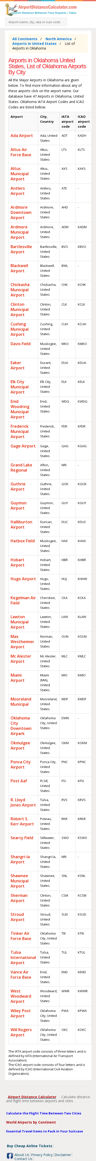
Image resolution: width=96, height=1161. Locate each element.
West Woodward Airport (21, 996)
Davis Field (21, 343)
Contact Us (23, 1158)
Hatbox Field (23, 541)
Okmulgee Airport (20, 745)
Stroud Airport (18, 917)
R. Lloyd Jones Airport (23, 802)
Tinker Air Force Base (21, 936)
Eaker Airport (18, 365)
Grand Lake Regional (21, 467)
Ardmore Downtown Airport (21, 212)
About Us (22, 1154)
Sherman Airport (19, 898)
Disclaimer (62, 1154)
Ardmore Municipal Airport (20, 232)
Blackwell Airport (19, 268)
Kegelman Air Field (23, 600)
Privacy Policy (42, 1154)
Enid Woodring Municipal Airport (20, 409)
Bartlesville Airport (21, 249)
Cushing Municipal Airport (20, 329)
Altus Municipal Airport (20, 174)
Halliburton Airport (21, 524)
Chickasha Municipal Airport (20, 290)
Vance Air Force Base (21, 974)
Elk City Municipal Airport (20, 387)
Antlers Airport (18, 191)
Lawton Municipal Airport (20, 622)
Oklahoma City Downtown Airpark (21, 725)
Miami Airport (18, 677)
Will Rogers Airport (21, 1032)
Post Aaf (19, 781)
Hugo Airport (23, 578)
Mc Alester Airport (21, 658)
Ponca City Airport (21, 764)
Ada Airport (22, 135)
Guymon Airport (19, 505)
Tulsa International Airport (23, 957)
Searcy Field (22, 837)
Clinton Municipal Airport (20, 309)
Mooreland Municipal (21, 701)
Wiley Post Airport (21, 1013)
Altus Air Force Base (21, 152)
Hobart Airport (18, 562)
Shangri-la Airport (20, 859)
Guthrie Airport (18, 486)
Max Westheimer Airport (22, 641)
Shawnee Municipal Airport (20, 881)
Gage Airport (23, 446)
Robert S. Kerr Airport (22, 821)
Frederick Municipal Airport (20, 431)
